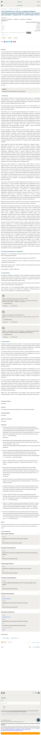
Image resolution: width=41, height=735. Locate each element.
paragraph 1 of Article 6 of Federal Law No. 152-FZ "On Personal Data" (16, 711)
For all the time (29, 642)
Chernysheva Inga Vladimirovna (8, 547)
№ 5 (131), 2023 (37, 30)
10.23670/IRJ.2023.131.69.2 (8, 319)
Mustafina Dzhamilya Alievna (7, 593)
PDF (10, 37)
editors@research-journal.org (6, 720)
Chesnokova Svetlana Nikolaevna (8, 577)
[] (26, 136)
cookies (37, 728)
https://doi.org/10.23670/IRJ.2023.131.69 (33, 22)
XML (4, 37)
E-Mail (2, 700)
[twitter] (8, 42)
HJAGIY (38, 23)
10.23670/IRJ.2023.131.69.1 (8, 303)
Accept (20, 733)
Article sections (20, 5)
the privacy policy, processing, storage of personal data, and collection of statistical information (24, 710)
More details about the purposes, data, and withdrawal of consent (12, 730)
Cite (16, 37)
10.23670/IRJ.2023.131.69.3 (8, 334)
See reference (5, 437)
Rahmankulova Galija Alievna (7, 612)
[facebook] (4, 42)
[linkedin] (11, 42)
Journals (38, 1)
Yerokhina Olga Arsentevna (7, 563)
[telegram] (9, 42)
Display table (5, 305)
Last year (33, 642)
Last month (37, 642)
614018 (3, 629)
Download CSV (14, 305)
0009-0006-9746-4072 (6, 617)
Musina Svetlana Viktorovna (7, 533)
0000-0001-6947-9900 (6, 598)
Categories (20, 1)
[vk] (6, 42)
